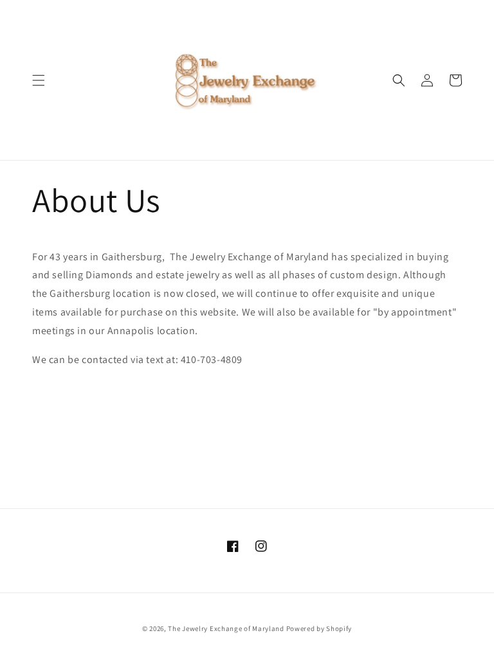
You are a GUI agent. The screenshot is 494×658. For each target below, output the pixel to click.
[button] (38, 80)
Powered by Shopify (319, 628)
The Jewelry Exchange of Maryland (226, 628)
